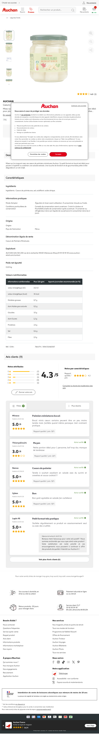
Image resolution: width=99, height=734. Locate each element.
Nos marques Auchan (11, 666)
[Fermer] (3, 725)
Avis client (7, 639)
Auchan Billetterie (59, 646)
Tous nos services (59, 653)
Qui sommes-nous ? (10, 662)
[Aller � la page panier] (94, 10)
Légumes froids (15, 18)
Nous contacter (9, 625)
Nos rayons (7, 649)
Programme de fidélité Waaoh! (64, 632)
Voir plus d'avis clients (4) (49, 559)
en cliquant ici (20, 704)
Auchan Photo (58, 649)
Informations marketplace (13, 646)
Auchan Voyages (58, 642)
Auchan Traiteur (58, 639)
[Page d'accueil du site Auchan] (9, 10)
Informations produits (11, 642)
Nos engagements (10, 669)
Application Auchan (10, 676)
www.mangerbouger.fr (43, 709)
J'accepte (58, 154)
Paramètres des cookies (38, 154)
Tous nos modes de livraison (63, 628)
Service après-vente (10, 632)
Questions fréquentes (11, 628)
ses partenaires (25, 115)
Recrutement (8, 673)
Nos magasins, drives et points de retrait (67, 625)
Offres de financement (61, 635)
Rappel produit (9, 635)
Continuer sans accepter (78, 106)
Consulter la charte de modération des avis (78, 387)
